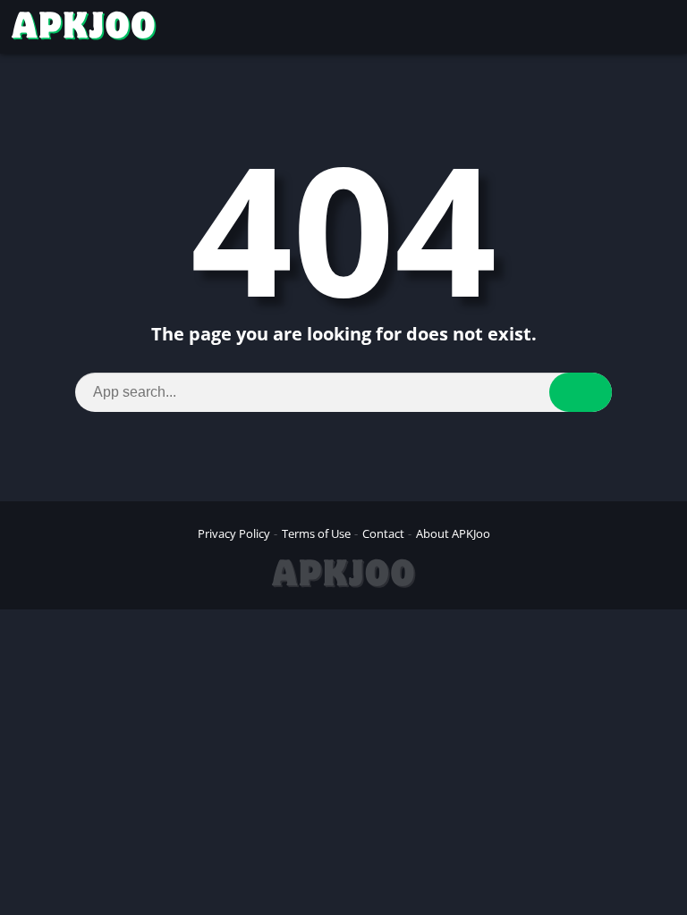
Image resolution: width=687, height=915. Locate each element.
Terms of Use (316, 533)
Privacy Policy (234, 533)
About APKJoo (453, 533)
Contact (383, 533)
